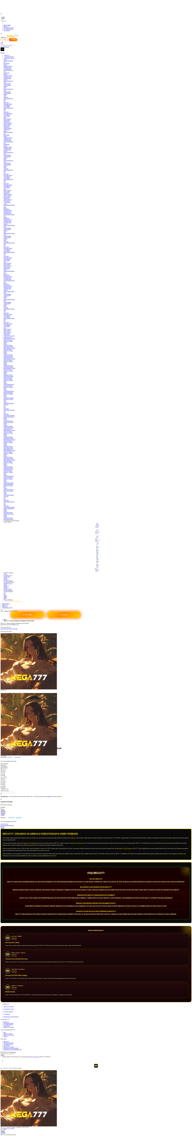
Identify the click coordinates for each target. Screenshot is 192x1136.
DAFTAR (27, 615)
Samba (5, 585)
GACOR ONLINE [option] (3, 774)
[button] (4, 696)
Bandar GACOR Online (29, 843)
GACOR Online (79, 843)
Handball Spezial (8, 583)
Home (5, 619)
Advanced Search (5, 46)
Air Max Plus (7, 576)
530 (4, 593)
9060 (5, 598)
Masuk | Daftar (7, 25)
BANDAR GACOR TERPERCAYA (13, 1049)
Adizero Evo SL (7, 589)
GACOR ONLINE (8, 29)
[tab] (96, 53)
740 (4, 594)
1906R (5, 597)
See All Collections (8, 581)
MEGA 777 (5, 606)
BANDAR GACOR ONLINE (11, 1016)
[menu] (96, 328)
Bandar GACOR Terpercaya (126, 848)
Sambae (5, 587)
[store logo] (13, 37)
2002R (5, 595)
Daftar (13, 39)
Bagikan (3, 826)
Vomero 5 (6, 579)
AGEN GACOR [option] (5, 790)
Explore (2, 52)
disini (48, 796)
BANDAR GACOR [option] (3, 771)
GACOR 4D (7, 30)
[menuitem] (7, 55)
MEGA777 (6, 26)
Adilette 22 (6, 586)
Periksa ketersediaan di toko (7, 825)
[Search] (2, 49)
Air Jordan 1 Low (8, 575)
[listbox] (38, 780)
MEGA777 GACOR (9, 1006)
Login (4, 39)
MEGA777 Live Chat (9, 1035)
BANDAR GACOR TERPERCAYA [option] (4, 788)
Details (2, 828)
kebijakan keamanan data (34, 1056)
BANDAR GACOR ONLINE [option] (3, 783)
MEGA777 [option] (3, 769)
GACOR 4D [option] (4, 777)
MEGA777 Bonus (8, 1033)
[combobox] (7, 45)
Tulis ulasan (17, 757)
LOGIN (63, 615)
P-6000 (5, 578)
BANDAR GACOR (9, 27)
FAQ (5, 1032)
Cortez (5, 574)
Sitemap (5, 1036)
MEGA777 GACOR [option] (3, 779)
